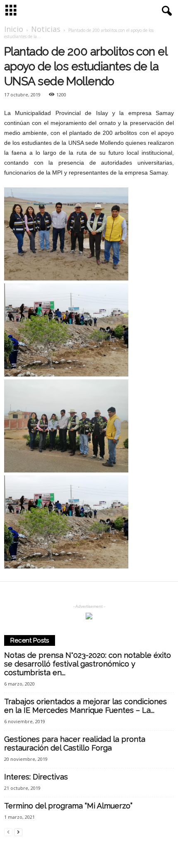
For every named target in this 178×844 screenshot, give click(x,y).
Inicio (13, 29)
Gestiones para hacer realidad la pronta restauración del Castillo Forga (74, 743)
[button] (165, 11)
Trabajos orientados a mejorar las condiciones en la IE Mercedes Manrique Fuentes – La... (85, 706)
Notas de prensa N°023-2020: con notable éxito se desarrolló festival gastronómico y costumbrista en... (87, 664)
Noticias (45, 29)
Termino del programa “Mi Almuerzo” (68, 805)
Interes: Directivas (36, 776)
